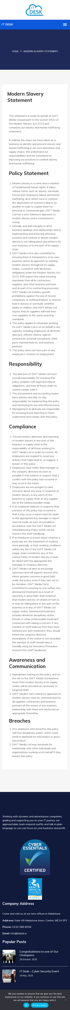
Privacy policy (40, 1005)
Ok (26, 1005)
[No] (66, 999)
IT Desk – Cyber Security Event (39, 971)
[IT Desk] (35, 9)
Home (15, 51)
